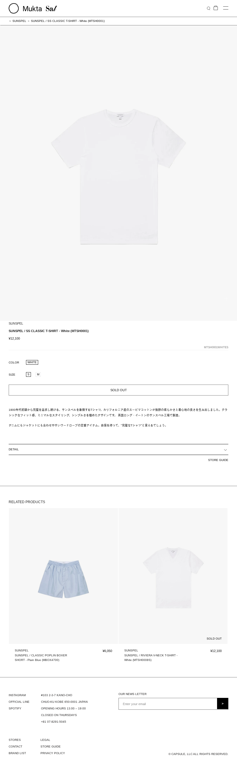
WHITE (32, 362)
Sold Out (118, 390)
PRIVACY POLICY (52, 753)
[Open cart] (216, 8)
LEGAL (45, 739)
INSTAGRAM (17, 695)
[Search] (208, 8)
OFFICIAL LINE (19, 701)
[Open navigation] (225, 8)
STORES (15, 739)
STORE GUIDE (218, 460)
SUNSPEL (19, 21)
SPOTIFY (15, 708)
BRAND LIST (17, 753)
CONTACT (15, 746)
